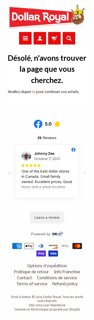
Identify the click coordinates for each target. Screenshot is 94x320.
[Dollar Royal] (47, 17)
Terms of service (31, 284)
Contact (24, 278)
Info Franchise (67, 272)
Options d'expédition (47, 266)
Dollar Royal (52, 297)
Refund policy (65, 284)
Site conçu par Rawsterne (47, 305)
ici (33, 92)
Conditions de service (57, 278)
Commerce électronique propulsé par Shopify (47, 309)
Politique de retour (31, 272)
